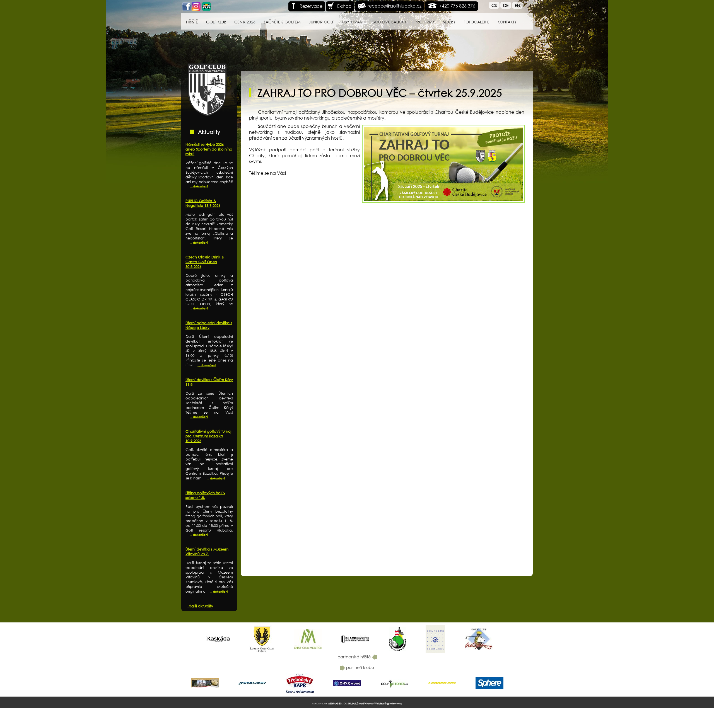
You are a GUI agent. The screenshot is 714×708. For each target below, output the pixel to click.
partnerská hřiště (354, 656)
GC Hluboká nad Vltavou (358, 703)
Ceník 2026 (244, 22)
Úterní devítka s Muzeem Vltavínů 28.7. (206, 551)
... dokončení (199, 186)
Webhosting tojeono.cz (388, 703)
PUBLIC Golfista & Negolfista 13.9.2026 (202, 203)
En (517, 5)
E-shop (344, 6)
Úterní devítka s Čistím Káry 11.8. (209, 382)
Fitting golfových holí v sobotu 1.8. (205, 495)
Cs (494, 5)
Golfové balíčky (389, 22)
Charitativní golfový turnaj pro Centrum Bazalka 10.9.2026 (208, 436)
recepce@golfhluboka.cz (394, 6)
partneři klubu (359, 667)
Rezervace (311, 6)
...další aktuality (199, 606)
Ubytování (352, 22)
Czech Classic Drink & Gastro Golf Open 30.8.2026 (204, 262)
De (505, 5)
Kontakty (507, 22)
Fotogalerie (476, 22)
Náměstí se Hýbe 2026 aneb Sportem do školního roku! (208, 149)
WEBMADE (334, 703)
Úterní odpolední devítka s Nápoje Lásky (208, 325)
